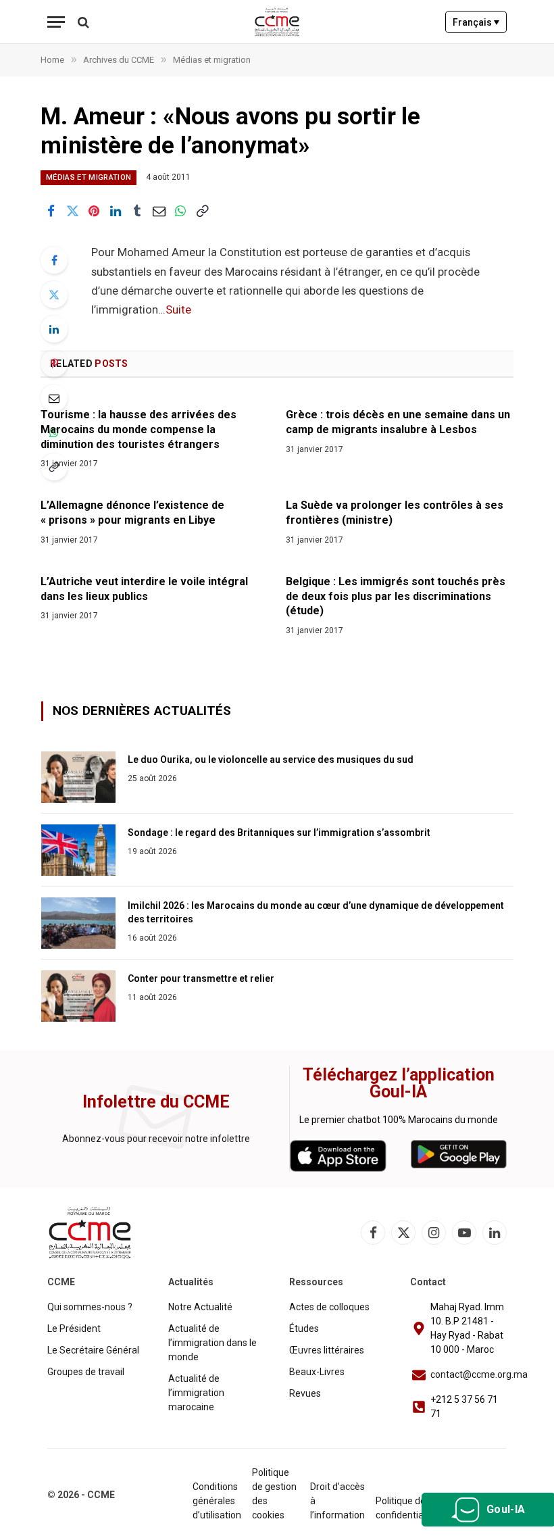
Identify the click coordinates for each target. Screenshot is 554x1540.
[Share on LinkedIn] (115, 211)
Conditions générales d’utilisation (217, 1500)
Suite (178, 309)
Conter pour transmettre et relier (201, 978)
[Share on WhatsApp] (180, 211)
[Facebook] (54, 260)
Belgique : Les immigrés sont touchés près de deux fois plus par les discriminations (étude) (395, 596)
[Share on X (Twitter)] (72, 211)
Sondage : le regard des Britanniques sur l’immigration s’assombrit (279, 832)
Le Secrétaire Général (93, 1350)
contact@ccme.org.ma (479, 1374)
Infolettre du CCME (156, 1102)
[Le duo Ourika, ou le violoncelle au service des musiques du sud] (78, 777)
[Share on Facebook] (51, 211)
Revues (305, 1393)
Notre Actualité (200, 1306)
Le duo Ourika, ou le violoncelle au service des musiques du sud (270, 759)
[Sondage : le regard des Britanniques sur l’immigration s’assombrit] (78, 850)
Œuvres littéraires (326, 1350)
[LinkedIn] (54, 329)
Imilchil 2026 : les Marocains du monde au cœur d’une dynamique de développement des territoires (316, 912)
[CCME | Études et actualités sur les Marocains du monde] (277, 22)
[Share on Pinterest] (94, 211)
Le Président (74, 1328)
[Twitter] (54, 294)
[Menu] (56, 22)
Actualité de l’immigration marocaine (196, 1392)
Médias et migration (88, 177)
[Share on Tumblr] (137, 211)
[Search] (82, 22)
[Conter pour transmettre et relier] (78, 996)
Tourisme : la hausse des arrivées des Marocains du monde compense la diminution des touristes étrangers (138, 429)
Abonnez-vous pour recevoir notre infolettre (156, 1138)
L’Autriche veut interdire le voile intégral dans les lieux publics (144, 589)
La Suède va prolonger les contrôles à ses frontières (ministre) (394, 512)
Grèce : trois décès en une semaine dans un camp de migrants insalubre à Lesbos (398, 422)
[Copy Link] (202, 211)
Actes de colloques (329, 1306)
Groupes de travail (85, 1371)
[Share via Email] (159, 211)
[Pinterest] (54, 363)
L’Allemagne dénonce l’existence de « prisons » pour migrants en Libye (132, 512)
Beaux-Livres (317, 1371)
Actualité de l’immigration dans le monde (212, 1342)
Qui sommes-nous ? (89, 1306)
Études (304, 1328)
